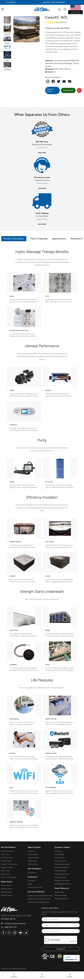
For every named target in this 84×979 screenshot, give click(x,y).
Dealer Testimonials (61, 899)
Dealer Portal (59, 892)
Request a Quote (60, 877)
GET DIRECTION (7, 919)
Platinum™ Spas (6, 867)
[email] (69, 81)
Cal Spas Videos (33, 858)
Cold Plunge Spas (7, 851)
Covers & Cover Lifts (35, 887)
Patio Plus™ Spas (7, 858)
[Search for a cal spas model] (59, 9)
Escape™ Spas (6, 861)
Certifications (32, 861)
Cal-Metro (31, 881)
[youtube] (64, 81)
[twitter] (58, 81)
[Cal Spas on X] (9, 932)
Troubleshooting (60, 871)
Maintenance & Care (62, 867)
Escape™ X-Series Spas (9, 864)
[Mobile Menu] (3, 9)
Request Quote (50, 90)
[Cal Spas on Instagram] (14, 932)
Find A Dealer (59, 854)
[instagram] (47, 81)
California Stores (6, 889)
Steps (30, 884)
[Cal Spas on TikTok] (26, 932)
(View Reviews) (61, 22)
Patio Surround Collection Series (39, 902)
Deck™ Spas (5, 871)
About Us (31, 851)
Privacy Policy (32, 864)
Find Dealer (68, 90)
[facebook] (53, 81)
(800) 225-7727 (11, 927)
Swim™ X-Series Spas (8, 877)
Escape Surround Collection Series (39, 899)
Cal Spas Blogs (33, 854)
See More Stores (6, 895)
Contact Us (58, 851)
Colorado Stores (6, 892)
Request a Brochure (61, 874)
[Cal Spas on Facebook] (3, 932)
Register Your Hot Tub (62, 880)
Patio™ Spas (5, 854)
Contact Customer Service (15, 923)
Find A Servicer (60, 858)
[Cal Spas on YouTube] (20, 932)
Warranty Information (62, 864)
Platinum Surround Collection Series (40, 896)
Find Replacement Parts (63, 884)
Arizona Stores (6, 886)
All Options (31, 872)
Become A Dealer (61, 895)
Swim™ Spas (5, 874)
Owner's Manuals (60, 861)
